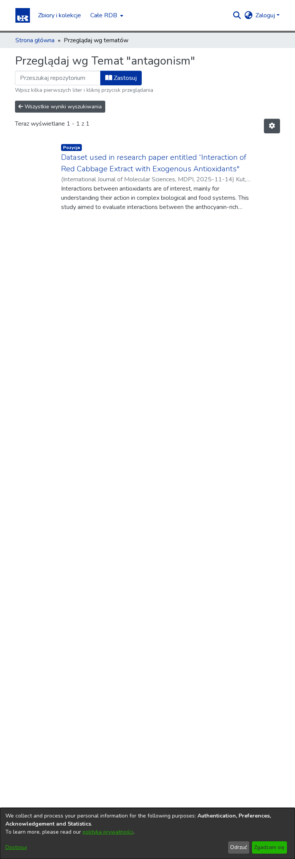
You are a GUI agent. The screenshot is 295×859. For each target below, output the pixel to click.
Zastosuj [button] (124, 78)
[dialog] (147, 833)
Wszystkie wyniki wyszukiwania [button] (62, 106)
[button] (22, 15)
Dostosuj (16, 847)
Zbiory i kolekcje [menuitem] (59, 15)
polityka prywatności (108, 832)
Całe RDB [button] (103, 15)
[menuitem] (106, 15)
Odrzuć (238, 847)
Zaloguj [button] (266, 15)
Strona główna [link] (35, 40)
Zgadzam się (269, 847)
